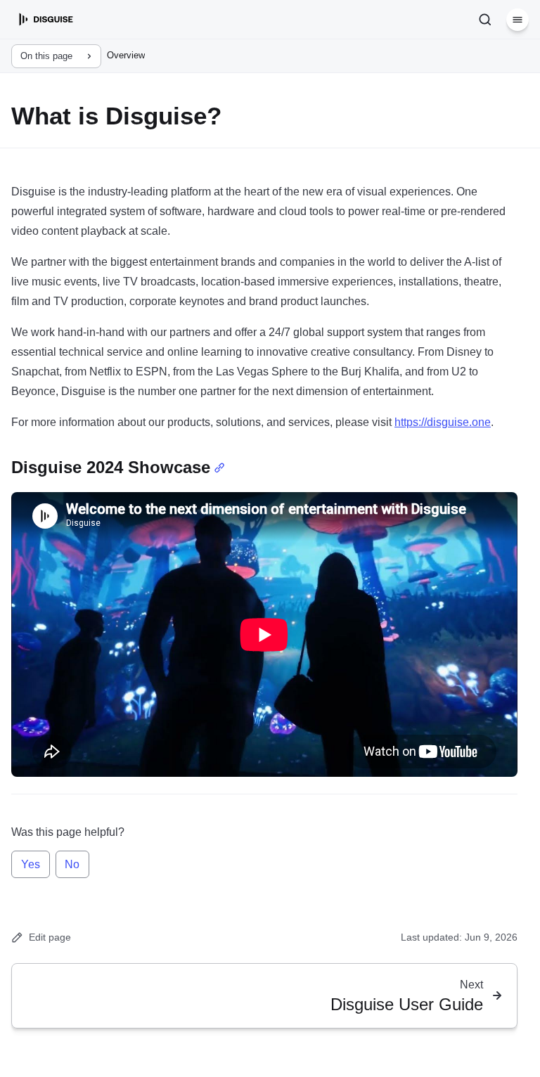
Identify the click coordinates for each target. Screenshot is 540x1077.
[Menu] (517, 19)
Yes (30, 864)
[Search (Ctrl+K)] (485, 20)
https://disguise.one (442, 422)
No (72, 864)
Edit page (50, 937)
